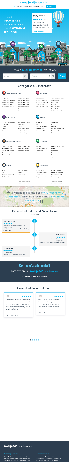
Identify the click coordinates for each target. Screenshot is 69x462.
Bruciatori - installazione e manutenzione (24, 159)
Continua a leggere (38, 31)
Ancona (47, 460)
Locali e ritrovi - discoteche (24, 131)
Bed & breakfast (40, 128)
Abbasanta (38, 460)
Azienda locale (7, 456)
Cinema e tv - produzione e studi (57, 172)
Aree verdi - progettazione (8, 152)
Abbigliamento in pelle (23, 98)
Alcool (3, 170)
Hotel (52, 124)
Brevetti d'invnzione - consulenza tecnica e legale (57, 170)
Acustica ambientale (7, 146)
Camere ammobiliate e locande (42, 131)
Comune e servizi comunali (18, 456)
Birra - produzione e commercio (8, 179)
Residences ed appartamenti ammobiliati (57, 131)
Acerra (59, 458)
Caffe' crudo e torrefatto (24, 170)
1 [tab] (30, 339)
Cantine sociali (21, 174)
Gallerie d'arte (21, 124)
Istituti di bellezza (55, 106)
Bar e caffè (27, 458)
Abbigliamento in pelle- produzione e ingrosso (24, 100)
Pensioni (53, 126)
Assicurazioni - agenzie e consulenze (42, 172)
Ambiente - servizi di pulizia (8, 148)
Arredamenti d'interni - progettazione (8, 155)
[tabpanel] (18, 304)
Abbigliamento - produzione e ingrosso (8, 100)
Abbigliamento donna (7, 104)
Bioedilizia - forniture (23, 157)
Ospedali (53, 148)
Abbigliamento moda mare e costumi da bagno (24, 106)
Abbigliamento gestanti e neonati (8, 106)
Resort (53, 133)
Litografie (20, 126)
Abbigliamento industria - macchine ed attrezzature (24, 104)
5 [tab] (38, 339)
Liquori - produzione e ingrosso (24, 181)
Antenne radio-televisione (8, 150)
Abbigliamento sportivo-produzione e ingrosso (24, 109)
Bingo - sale (5, 124)
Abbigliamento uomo (23, 111)
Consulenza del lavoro (56, 183)
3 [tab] (34, 339)
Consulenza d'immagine (57, 181)
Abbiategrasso (53, 458)
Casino (4, 126)
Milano (58, 460)
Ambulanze (39, 146)
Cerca (62, 76)
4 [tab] (36, 339)
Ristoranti (28, 456)
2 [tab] (32, 339)
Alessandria (53, 460)
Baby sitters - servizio (23, 155)
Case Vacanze (54, 122)
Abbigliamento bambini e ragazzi (8, 102)
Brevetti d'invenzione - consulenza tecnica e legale (42, 179)
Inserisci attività (34, 6)
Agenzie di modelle (40, 98)
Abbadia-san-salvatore (57, 456)
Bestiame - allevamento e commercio (8, 177)
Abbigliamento (5, 98)
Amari (3, 172)
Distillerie (20, 177)
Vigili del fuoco (55, 157)
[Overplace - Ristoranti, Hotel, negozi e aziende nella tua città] (34, 2)
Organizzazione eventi (23, 135)
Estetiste (53, 104)
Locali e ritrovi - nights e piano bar (24, 133)
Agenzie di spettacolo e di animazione (8, 122)
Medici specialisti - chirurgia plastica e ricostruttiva (57, 111)
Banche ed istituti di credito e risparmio (14, 458)
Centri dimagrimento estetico (57, 98)
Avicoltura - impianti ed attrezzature (8, 174)
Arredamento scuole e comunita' (24, 150)
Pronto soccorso (55, 155)
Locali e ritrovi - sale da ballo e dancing (24, 128)
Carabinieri (38, 152)
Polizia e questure (55, 152)
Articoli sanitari (21, 152)
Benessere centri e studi (42, 106)
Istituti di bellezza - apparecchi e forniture (57, 109)
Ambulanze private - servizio (42, 148)
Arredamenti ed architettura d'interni (24, 146)
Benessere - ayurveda (41, 100)
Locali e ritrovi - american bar (24, 183)
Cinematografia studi (56, 174)
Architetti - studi (40, 170)
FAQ (42, 6)
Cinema (4, 128)
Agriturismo (39, 122)
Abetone (46, 458)
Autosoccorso (39, 150)
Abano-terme (48, 456)
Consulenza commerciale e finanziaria (57, 179)
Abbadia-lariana (40, 458)
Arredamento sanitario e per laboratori (24, 148)
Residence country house (57, 128)
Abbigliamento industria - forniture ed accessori (24, 102)
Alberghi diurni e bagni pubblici (42, 126)
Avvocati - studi (39, 174)
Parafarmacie (54, 150)
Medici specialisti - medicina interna (57, 146)
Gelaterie (20, 179)
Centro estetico (55, 100)
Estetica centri (54, 102)
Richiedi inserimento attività (34, 277)
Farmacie (38, 155)
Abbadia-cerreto (40, 456)
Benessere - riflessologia (42, 102)
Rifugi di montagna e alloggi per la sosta (57, 135)
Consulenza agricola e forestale (57, 177)
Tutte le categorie (22, 6)
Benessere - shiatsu (41, 104)
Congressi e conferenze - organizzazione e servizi (8, 131)
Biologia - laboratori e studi (42, 177)
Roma (43, 460)
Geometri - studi (18, 460)
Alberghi (38, 124)
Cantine (20, 172)
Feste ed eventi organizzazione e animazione (24, 122)
